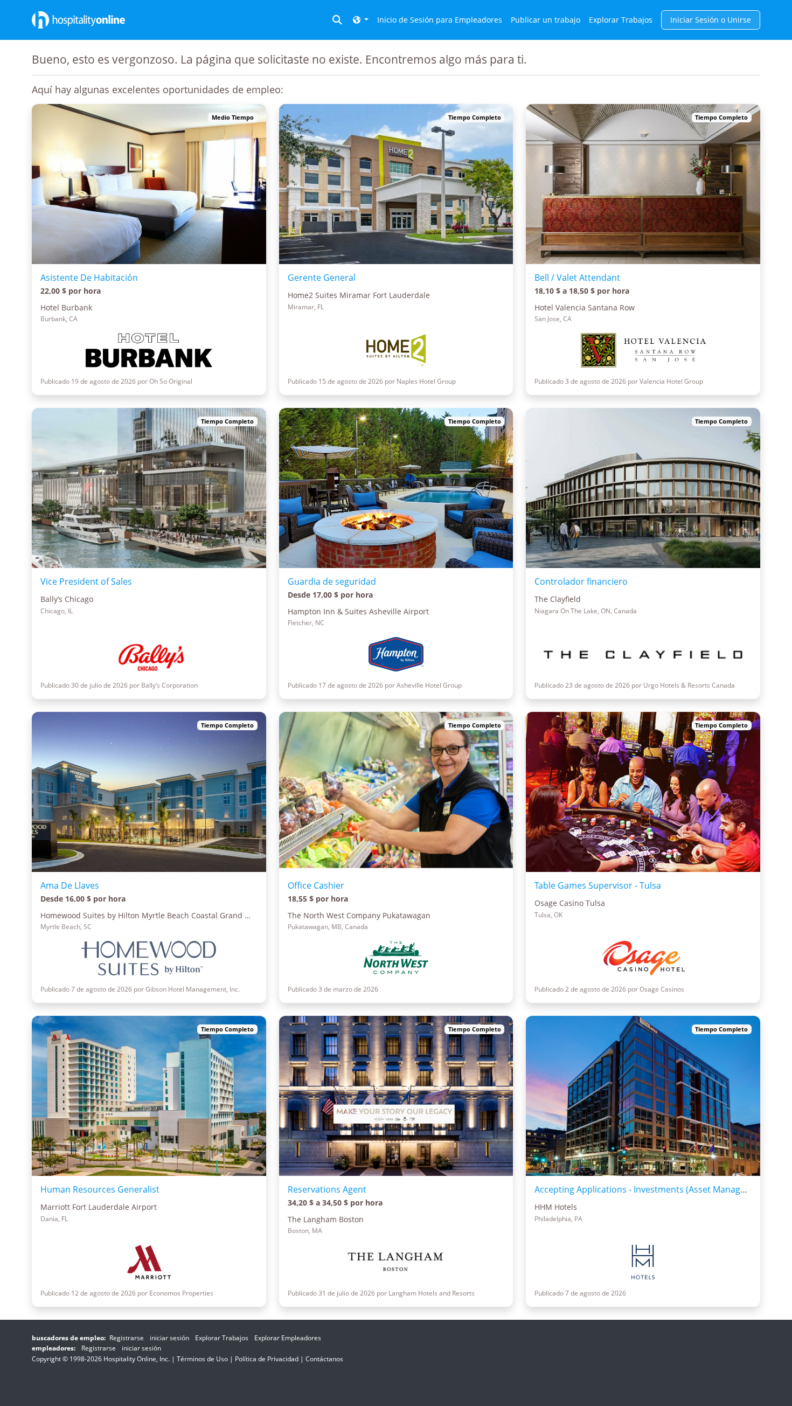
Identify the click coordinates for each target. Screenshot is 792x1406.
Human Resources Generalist (99, 1189)
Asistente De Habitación (89, 277)
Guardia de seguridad (332, 581)
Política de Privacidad (266, 1358)
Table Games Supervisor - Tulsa (597, 885)
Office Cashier (316, 885)
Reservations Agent (327, 1189)
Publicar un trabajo (545, 20)
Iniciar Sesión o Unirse (710, 20)
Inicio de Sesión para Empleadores (439, 20)
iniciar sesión (169, 1337)
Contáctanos (324, 1358)
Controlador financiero (581, 581)
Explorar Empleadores (287, 1337)
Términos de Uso (202, 1358)
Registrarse (126, 1337)
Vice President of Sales (86, 581)
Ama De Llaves (69, 885)
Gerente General (322, 277)
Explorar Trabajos (620, 20)
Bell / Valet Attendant (577, 277)
